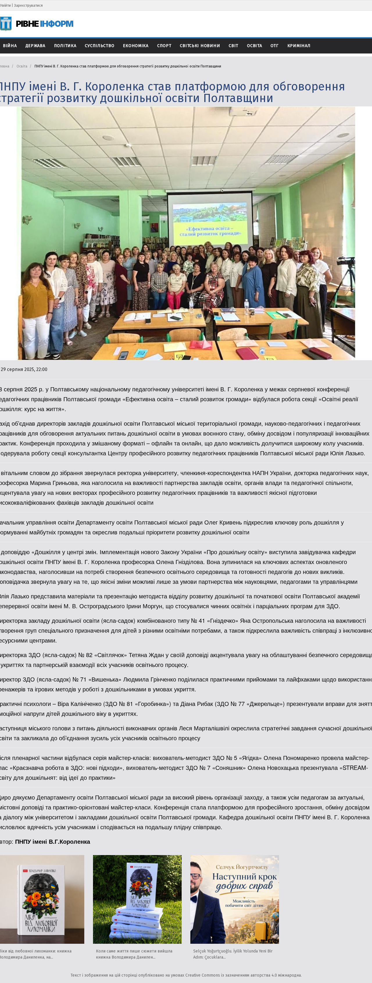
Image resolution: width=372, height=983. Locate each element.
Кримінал (299, 45)
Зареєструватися (28, 5)
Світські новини (200, 45)
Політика (65, 45)
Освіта (254, 45)
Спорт (164, 45)
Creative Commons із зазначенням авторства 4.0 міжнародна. (243, 975)
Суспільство (99, 45)
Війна (10, 45)
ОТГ (274, 45)
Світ (233, 45)
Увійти (5, 5)
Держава (35, 45)
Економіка (135, 45)
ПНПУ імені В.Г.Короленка (52, 841)
